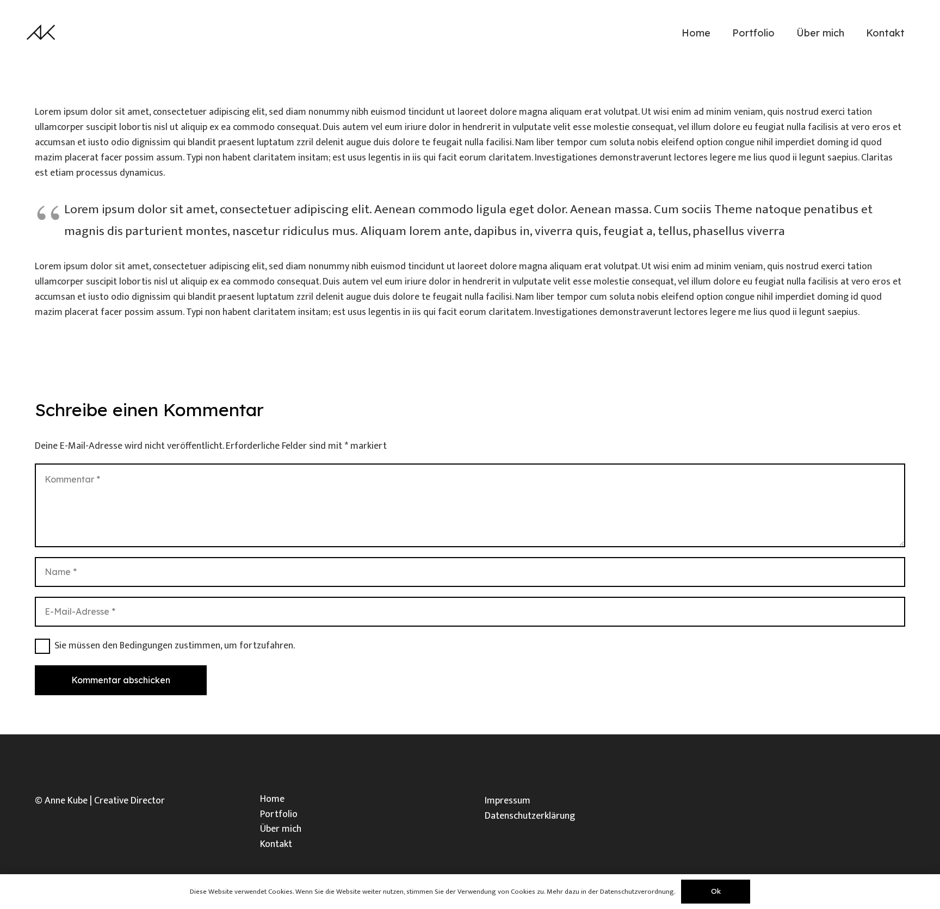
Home (272, 799)
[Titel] (41, 32)
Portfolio (279, 814)
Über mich (280, 829)
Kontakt (276, 844)
